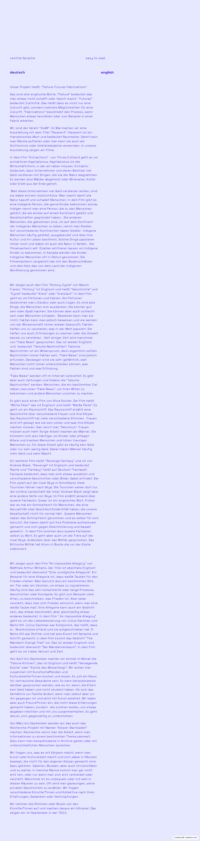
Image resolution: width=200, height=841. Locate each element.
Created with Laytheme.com (185, 837)
